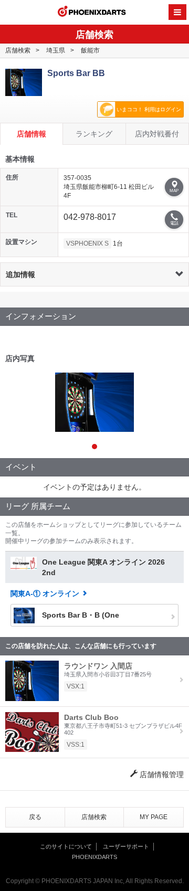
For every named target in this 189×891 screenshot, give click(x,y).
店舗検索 (17, 50)
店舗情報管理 (161, 774)
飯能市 (90, 50)
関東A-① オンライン (44, 593)
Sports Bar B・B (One (79, 615)
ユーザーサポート (126, 846)
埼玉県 (55, 50)
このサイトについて (66, 846)
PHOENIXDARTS (92, 12)
